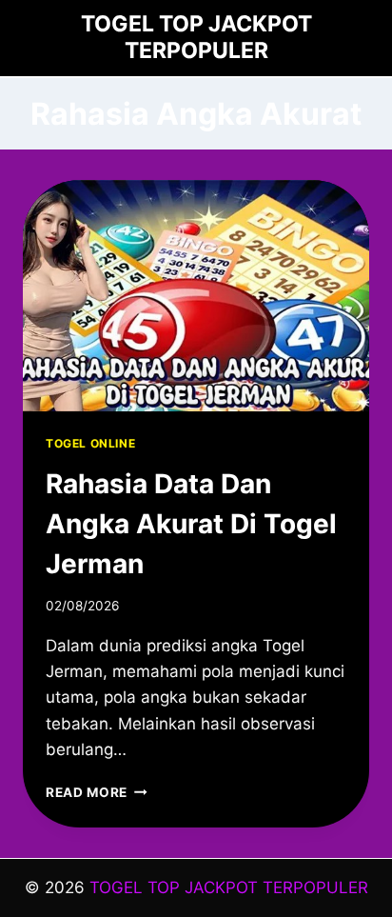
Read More (96, 792)
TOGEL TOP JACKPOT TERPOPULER (228, 887)
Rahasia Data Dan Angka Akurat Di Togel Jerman (191, 524)
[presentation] (196, 295)
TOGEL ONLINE (90, 443)
